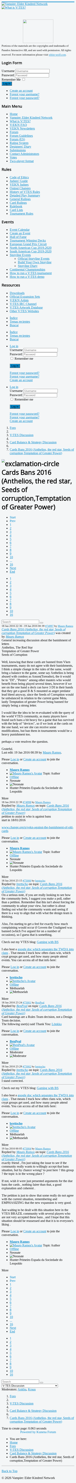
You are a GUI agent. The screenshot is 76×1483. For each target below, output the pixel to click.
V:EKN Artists (19, 300)
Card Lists (16, 210)
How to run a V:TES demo (27, 276)
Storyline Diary (27, 266)
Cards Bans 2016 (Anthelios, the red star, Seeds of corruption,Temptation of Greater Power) (33, 631)
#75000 (27, 880)
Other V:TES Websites (24, 311)
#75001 (27, 1002)
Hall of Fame (18, 237)
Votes (13, 157)
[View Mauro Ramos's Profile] (26, 773)
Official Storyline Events (33, 258)
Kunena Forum (46, 1432)
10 (11, 557)
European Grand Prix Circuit (28, 244)
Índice (14, 318)
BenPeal (39, 1002)
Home (14, 114)
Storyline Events (20, 255)
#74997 (49, 625)
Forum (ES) (17, 139)
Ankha (22, 1389)
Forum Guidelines (21, 135)
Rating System (19, 143)
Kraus (32, 1389)
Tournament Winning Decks (28, 240)
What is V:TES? (20, 121)
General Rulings (20, 199)
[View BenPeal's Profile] (22, 1045)
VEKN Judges (19, 184)
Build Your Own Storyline (34, 262)
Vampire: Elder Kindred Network (31, 117)
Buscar (14, 325)
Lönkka (57, 1024)
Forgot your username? (24, 94)
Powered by (28, 1432)
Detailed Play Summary (25, 195)
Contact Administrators (24, 154)
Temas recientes (20, 321)
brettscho (40, 880)
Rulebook (16, 206)
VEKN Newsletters (22, 128)
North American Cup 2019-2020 (30, 247)
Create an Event (20, 233)
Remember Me (11, 79)
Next (13, 568)
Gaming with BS (48, 942)
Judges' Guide (19, 181)
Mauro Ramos (65, 625)
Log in (6, 83)
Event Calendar (20, 229)
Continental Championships (27, 269)
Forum (14, 132)
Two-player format (22, 161)
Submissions (18, 150)
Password (8, 75)
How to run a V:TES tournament (31, 273)
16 (11, 564)
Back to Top (9, 1471)
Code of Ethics (19, 177)
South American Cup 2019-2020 (30, 251)
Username (8, 71)
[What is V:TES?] (14, 7)
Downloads (17, 293)
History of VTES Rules (25, 192)
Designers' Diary (20, 146)
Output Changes (20, 188)
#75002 (27, 1066)
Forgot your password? (24, 98)
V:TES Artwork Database (26, 307)
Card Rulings (18, 202)
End (12, 571)
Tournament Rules (21, 213)
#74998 (27, 802)
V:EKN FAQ (18, 125)
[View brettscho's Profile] (22, 981)
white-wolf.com (57, 54)
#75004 (27, 1148)
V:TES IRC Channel (23, 304)
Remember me (24, 358)
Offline (14, 777)
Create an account (21, 90)
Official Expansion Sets (25, 296)
